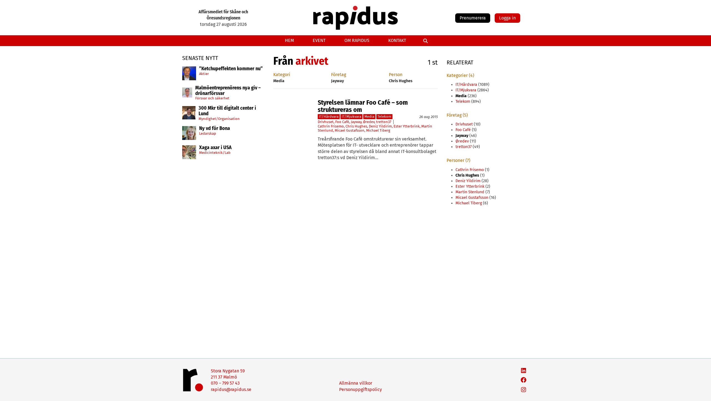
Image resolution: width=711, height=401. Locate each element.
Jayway (356, 122)
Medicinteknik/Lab (215, 153)
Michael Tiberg (378, 130)
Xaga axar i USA (215, 148)
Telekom (384, 116)
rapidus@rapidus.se (231, 389)
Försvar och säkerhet (212, 98)
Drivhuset (326, 122)
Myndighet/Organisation (219, 119)
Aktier (204, 74)
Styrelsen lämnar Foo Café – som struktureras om (363, 106)
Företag (338, 74)
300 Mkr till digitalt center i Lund (227, 111)
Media (369, 116)
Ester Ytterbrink (407, 126)
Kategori (281, 74)
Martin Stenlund (469, 192)
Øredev (368, 122)
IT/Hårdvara (329, 116)
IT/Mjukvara (351, 116)
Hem (289, 40)
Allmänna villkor (355, 383)
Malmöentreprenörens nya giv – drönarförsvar (228, 90)
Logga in (507, 18)
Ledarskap (207, 133)
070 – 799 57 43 (225, 383)
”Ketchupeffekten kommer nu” (231, 69)
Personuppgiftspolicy (360, 389)
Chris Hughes (356, 126)
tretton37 (383, 122)
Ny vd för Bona (214, 128)
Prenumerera (473, 18)
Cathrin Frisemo (331, 126)
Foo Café (342, 122)
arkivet (312, 61)
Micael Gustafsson (349, 130)
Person (395, 74)
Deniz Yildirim (380, 126)
